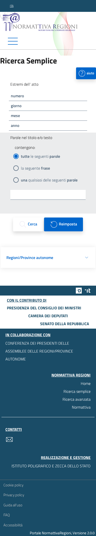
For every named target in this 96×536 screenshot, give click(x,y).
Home (86, 383)
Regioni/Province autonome (29, 257)
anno (15, 125)
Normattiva (81, 407)
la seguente (35, 168)
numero (17, 96)
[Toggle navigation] (48, 41)
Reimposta (67, 224)
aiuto (90, 72)
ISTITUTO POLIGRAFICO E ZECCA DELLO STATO (51, 466)
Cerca (32, 224)
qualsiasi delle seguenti (49, 180)
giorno (16, 106)
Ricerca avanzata (77, 399)
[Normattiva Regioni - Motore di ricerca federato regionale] (49, 22)
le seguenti (40, 156)
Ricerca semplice (77, 391)
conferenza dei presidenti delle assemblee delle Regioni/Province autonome (39, 351)
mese (15, 116)
